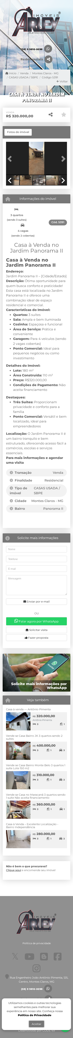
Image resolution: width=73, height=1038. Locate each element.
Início (12, 73)
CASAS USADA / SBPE (23, 77)
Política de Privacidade (34, 1015)
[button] (10, 158)
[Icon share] (15, 957)
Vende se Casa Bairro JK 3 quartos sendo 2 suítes (34, 737)
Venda (24, 73)
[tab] (18, 132)
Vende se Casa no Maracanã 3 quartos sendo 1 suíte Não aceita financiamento (36, 796)
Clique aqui (13, 870)
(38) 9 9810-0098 (32, 49)
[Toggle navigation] (65, 40)
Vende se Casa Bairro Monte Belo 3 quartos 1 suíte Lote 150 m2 (35, 767)
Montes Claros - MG (45, 73)
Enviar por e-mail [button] (38, 601)
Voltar (63, 81)
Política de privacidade (37, 943)
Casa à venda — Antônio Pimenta (28, 709)
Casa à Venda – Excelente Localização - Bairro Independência (32, 825)
